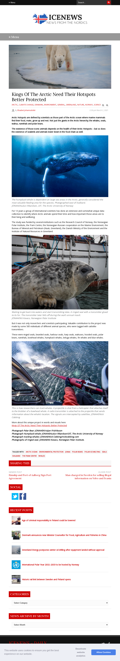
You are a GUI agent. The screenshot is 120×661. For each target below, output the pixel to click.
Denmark (39, 104)
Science (97, 104)
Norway (89, 104)
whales (41, 456)
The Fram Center (29, 456)
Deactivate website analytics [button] (81, 652)
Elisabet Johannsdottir (26, 110)
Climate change (26, 104)
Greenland (71, 104)
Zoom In (107, 105)
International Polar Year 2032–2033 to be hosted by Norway (50, 564)
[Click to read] (16, 520)
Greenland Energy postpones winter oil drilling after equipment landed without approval (63, 549)
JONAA (67, 452)
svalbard (16, 456)
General (61, 104)
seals (104, 452)
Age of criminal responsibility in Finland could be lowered (48, 520)
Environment (50, 104)
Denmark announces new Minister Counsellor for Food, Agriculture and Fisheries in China (64, 535)
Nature (80, 104)
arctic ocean (31, 452)
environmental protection (51, 452)
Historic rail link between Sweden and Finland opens (46, 579)
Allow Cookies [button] (103, 652)
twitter (15, 496)
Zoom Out (103, 105)
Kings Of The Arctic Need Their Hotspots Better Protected (39, 425)
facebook (22, 496)
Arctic (15, 104)
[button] (33, 654)
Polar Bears (77, 452)
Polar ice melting (92, 452)
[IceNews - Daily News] (60, 26)
